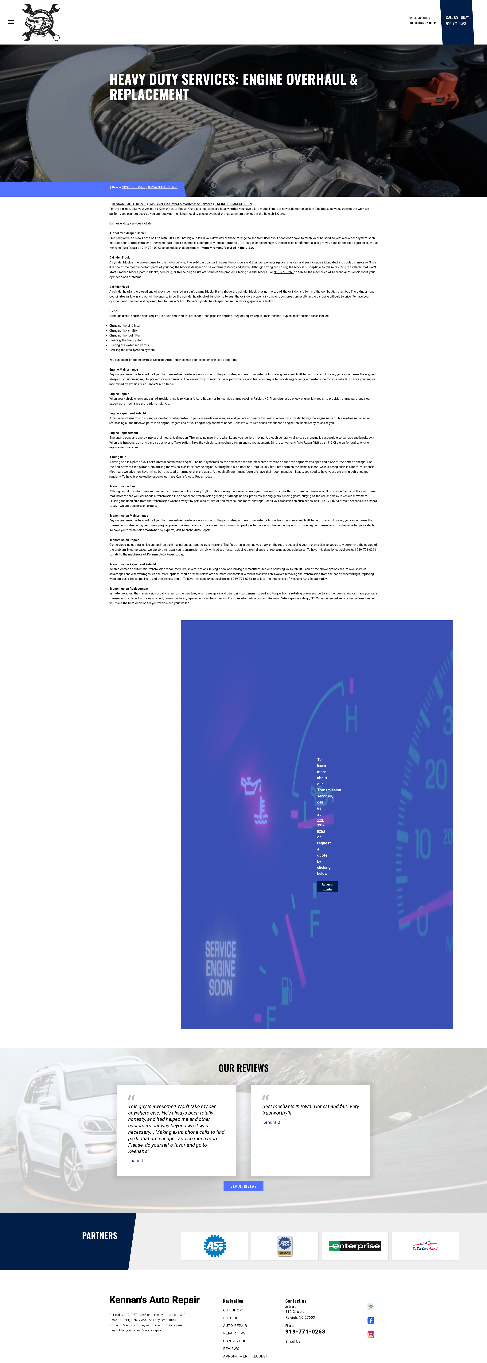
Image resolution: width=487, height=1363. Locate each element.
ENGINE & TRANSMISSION (233, 204)
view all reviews (243, 1186)
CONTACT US (234, 1341)
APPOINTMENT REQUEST (245, 1356)
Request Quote (327, 887)
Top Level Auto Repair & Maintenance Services (180, 204)
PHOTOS (230, 1318)
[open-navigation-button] (11, 22)
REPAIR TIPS (234, 1333)
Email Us (292, 1341)
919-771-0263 (456, 23)
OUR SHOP (232, 1310)
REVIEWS (231, 1348)
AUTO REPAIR (235, 1325)
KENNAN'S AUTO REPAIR (129, 204)
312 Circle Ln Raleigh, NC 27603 (141, 187)
